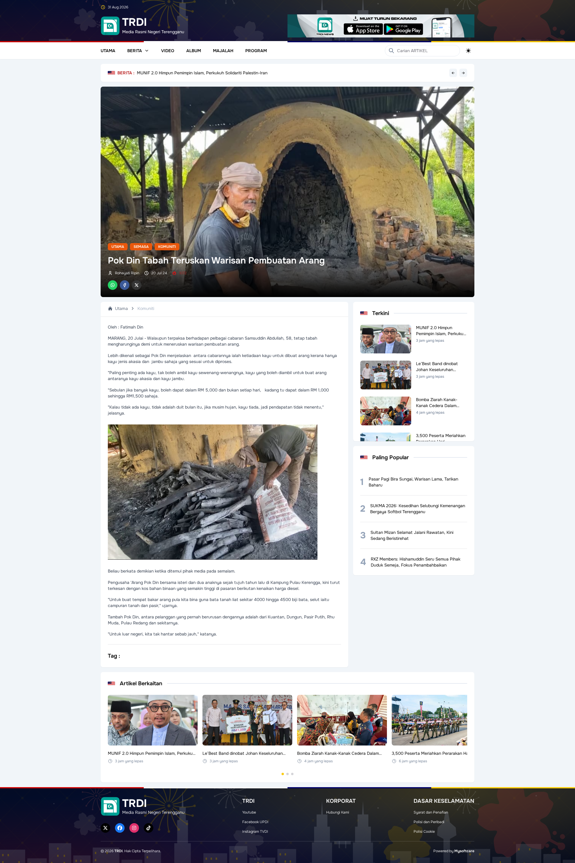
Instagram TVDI (255, 831)
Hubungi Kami (337, 812)
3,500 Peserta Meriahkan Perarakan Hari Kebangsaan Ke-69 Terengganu (208, 73)
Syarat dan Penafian (431, 812)
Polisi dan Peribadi (429, 822)
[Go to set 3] (292, 774)
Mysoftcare (464, 851)
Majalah (223, 50)
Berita (134, 50)
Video (167, 50)
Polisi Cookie (424, 831)
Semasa (141, 246)
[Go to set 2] (287, 774)
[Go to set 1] (283, 774)
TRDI (118, 851)
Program (256, 50)
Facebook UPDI (255, 822)
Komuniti (167, 246)
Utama (108, 50)
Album (193, 50)
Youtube (249, 812)
